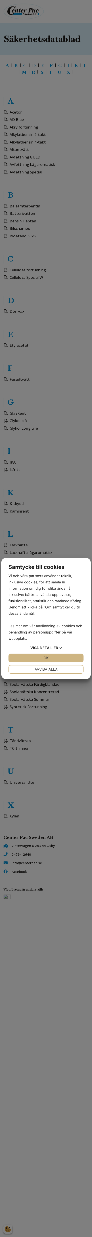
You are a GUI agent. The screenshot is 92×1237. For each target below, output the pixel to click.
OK (46, 658)
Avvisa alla (46, 669)
